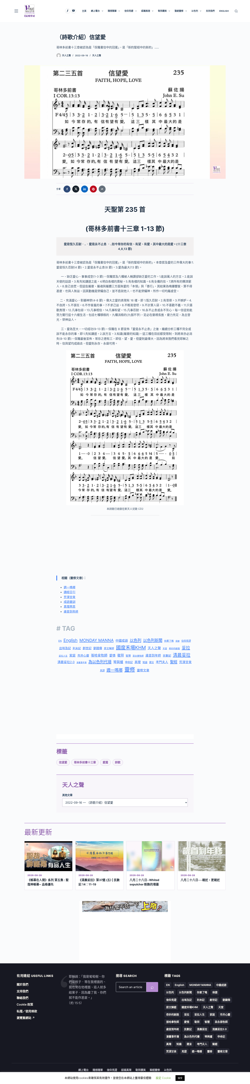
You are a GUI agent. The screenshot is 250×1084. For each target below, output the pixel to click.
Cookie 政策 (25, 1004)
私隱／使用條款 (27, 1011)
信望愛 (63, 762)
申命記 (129, 662)
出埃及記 (65, 648)
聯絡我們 (22, 998)
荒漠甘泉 (69, 597)
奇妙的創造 (174, 648)
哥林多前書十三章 (85, 762)
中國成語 (121, 640)
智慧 (128, 655)
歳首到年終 (153, 655)
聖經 (173, 662)
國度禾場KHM (131, 647)
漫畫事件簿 (82, 662)
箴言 (151, 662)
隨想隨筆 (112, 11)
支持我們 (210, 11)
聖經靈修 (179, 11)
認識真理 (145, 11)
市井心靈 (83, 655)
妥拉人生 (63, 656)
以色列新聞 (152, 640)
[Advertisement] (125, 545)
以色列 (194, 11)
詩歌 (117, 762)
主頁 (84, 11)
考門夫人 (162, 662)
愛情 (112, 655)
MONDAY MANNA (96, 640)
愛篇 (105, 762)
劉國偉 (97, 648)
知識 (145, 662)
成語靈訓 (69, 602)
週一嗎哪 (69, 587)
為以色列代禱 (99, 662)
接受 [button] (180, 1077)
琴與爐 (118, 662)
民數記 (167, 655)
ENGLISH (224, 11)
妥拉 (186, 647)
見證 (102, 670)
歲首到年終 (71, 611)
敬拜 (120, 655)
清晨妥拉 (182, 655)
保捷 (178, 641)
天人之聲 (96, 55)
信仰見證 (128, 11)
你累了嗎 (169, 640)
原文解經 (109, 648)
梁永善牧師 (138, 656)
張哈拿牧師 (99, 655)
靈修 (129, 669)
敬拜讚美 (162, 11)
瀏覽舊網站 (26, 1018)
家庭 (72, 655)
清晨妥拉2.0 (66, 662)
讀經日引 (69, 592)
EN (60, 640)
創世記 (87, 648)
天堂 (165, 648)
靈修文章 (143, 670)
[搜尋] (236, 11)
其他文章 (67, 794)
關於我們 (22, 984)
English (71, 640)
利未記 (77, 648)
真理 (138, 662)
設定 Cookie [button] (163, 1078)
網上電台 (95, 11)
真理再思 (69, 606)
